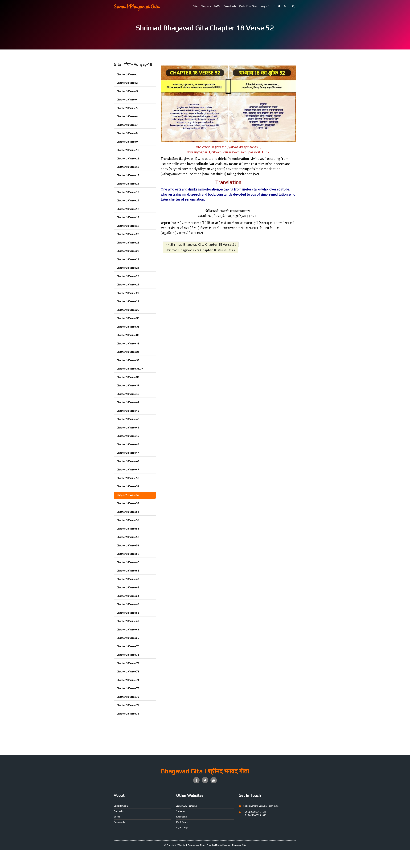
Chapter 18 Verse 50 (128, 477)
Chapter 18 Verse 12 (128, 166)
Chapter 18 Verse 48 (128, 461)
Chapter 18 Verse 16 (128, 200)
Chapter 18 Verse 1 (127, 74)
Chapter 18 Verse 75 (128, 688)
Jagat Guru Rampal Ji (186, 805)
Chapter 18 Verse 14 (128, 183)
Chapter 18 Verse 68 (128, 629)
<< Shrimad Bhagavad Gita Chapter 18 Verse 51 (201, 244)
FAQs (217, 6)
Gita (195, 6)
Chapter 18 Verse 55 (128, 519)
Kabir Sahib (181, 816)
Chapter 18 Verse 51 (128, 486)
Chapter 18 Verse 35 (128, 360)
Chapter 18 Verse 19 (128, 225)
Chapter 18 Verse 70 (128, 646)
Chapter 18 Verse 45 (128, 435)
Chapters (206, 6)
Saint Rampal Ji (121, 805)
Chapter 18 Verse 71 (128, 654)
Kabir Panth (182, 822)
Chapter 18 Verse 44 (128, 427)
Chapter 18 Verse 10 (128, 149)
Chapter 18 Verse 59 (128, 553)
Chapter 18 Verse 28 (128, 301)
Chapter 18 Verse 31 (128, 326)
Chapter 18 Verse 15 (128, 191)
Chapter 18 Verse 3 (127, 91)
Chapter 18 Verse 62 (128, 578)
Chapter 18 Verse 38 (128, 376)
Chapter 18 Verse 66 (128, 612)
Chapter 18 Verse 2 (127, 82)
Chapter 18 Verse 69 (128, 637)
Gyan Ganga (182, 827)
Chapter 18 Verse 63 (128, 587)
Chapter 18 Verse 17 (128, 208)
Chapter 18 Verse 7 (127, 124)
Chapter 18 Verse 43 (128, 418)
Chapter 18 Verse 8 (127, 133)
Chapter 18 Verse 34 (128, 351)
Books (117, 816)
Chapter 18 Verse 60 (128, 562)
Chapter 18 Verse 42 (128, 410)
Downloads (229, 6)
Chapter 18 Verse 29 (128, 309)
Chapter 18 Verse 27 (128, 292)
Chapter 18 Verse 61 (128, 570)
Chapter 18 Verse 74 (128, 679)
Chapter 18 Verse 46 (128, 444)
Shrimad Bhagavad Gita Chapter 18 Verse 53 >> (200, 250)
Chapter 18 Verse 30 (128, 318)
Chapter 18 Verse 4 (127, 99)
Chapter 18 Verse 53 (128, 503)
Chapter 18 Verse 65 (128, 604)
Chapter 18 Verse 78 (128, 713)
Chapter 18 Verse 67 (128, 620)
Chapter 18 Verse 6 (127, 116)
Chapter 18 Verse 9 (127, 141)
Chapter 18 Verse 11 (128, 158)
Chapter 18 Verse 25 (128, 276)
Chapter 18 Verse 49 (128, 469)
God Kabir (119, 811)
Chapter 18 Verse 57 (128, 536)
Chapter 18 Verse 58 (128, 545)
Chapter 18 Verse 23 (128, 259)
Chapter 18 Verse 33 (128, 343)
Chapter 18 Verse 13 (128, 175)
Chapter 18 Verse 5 (127, 107)
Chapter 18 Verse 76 (128, 696)
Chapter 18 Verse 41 (128, 402)
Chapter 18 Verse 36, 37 (130, 368)
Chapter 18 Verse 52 (128, 494)
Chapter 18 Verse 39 (128, 385)
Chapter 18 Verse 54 (128, 511)
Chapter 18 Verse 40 (128, 393)
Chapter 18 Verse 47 (128, 452)
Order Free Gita (248, 6)
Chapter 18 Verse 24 (128, 267)
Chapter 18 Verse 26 (128, 284)
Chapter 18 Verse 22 (128, 250)
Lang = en (265, 6)
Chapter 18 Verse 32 (128, 334)
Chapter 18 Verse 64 (128, 595)
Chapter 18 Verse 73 (128, 671)
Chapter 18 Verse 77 (128, 704)
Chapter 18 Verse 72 (128, 663)
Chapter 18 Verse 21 (128, 242)
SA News (180, 811)
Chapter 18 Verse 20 (128, 233)
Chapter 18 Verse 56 (128, 528)
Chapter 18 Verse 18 (128, 217)
